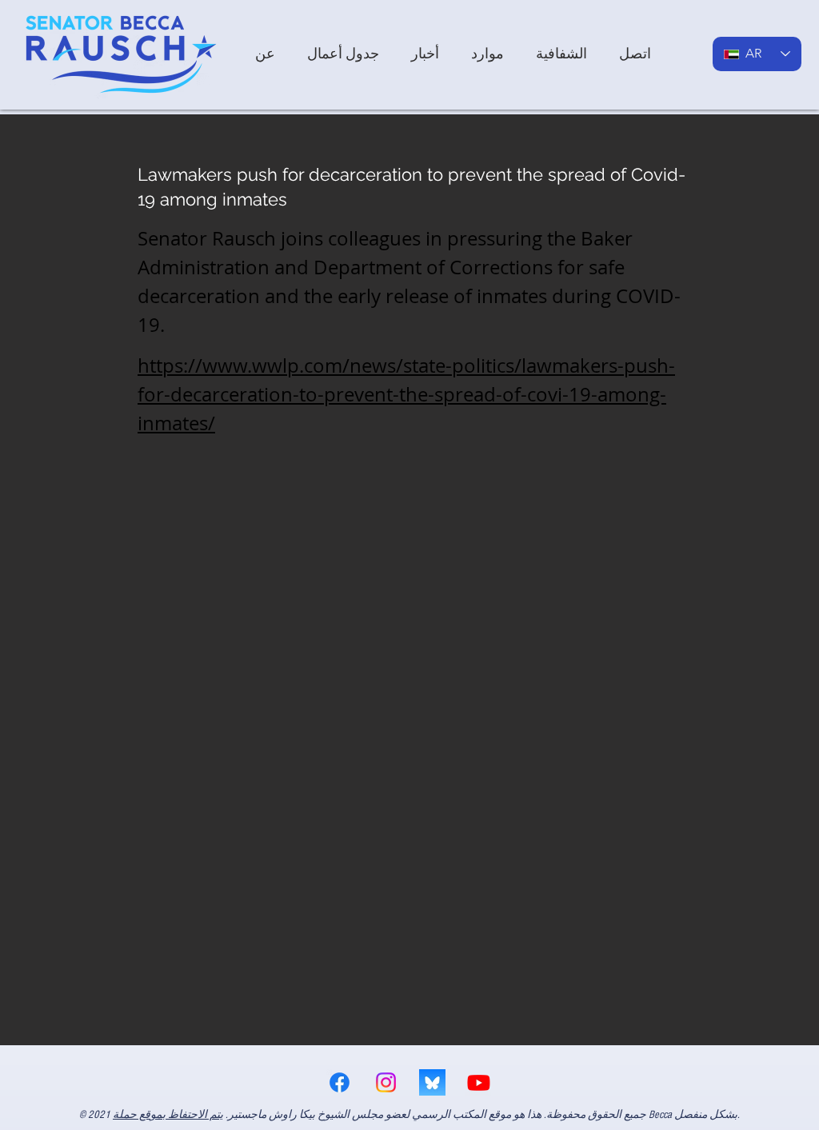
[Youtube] (478, 1082)
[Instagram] (386, 1082)
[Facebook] (339, 1082)
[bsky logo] (432, 1082)
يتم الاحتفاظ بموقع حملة (168, 1114)
